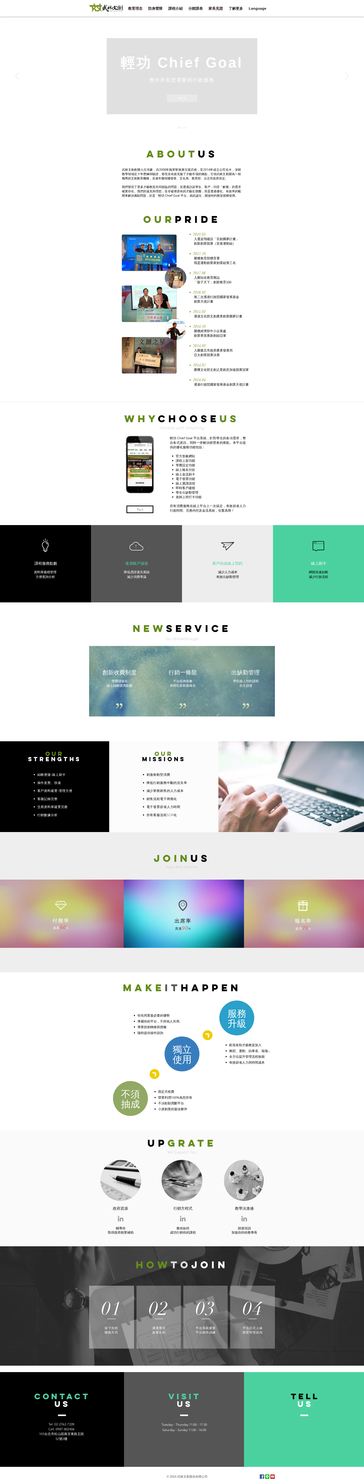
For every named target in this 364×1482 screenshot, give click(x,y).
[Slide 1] (178, 127)
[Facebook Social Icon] (262, 1476)
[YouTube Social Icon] (272, 1476)
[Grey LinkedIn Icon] (121, 1219)
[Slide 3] (185, 127)
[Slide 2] (182, 128)
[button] (196, 8)
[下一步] (347, 76)
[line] (267, 1476)
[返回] (17, 76)
